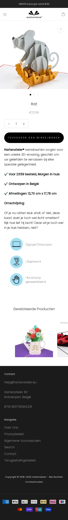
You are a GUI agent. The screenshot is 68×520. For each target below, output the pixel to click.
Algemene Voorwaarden (22, 441)
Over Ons (11, 427)
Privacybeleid (14, 434)
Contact (10, 454)
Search (9, 447)
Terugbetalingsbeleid (20, 460)
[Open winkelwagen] (63, 14)
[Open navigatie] (5, 14)
